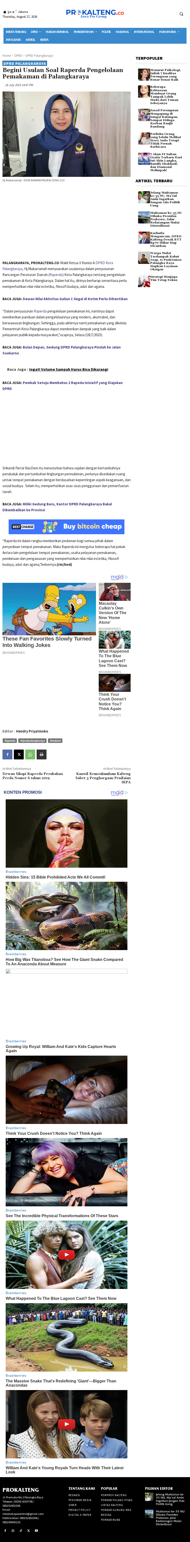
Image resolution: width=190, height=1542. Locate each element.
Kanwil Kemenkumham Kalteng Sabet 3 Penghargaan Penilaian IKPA (103, 778)
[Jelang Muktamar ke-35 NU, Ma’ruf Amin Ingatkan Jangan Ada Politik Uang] (144, 197)
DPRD (18, 56)
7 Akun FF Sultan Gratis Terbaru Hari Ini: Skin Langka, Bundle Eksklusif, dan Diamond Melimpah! (166, 162)
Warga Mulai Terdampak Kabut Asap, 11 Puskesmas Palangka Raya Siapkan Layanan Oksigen (166, 261)
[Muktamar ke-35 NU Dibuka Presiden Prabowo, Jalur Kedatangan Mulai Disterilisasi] (144, 217)
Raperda (55, 274)
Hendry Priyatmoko (32, 731)
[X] (19, 754)
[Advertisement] (66, 222)
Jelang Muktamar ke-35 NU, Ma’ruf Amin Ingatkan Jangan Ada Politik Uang (165, 199)
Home (6, 56)
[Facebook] (7, 754)
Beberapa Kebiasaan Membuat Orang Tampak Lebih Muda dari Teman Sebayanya (164, 95)
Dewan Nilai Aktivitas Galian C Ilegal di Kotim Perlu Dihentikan (75, 298)
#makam (55, 740)
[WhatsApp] (30, 754)
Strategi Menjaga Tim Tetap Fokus (163, 278)
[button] (181, 14)
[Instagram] (13, 1531)
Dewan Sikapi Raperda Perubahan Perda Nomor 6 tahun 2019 (32, 776)
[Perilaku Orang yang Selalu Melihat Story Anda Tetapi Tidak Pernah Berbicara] (144, 138)
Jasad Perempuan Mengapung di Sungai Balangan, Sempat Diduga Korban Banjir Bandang (164, 118)
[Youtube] (36, 1531)
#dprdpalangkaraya (32, 740)
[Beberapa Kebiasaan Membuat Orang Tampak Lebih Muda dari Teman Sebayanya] (144, 91)
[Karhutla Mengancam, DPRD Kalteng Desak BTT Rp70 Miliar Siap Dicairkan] (144, 238)
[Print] (42, 754)
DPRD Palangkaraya (39, 56)
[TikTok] (21, 1531)
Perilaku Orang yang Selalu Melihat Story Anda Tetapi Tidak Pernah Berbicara (165, 140)
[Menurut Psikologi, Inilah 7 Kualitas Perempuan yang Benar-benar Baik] (144, 75)
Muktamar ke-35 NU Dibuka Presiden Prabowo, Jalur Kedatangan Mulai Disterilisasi (166, 219)
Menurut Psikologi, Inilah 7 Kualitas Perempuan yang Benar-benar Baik (165, 75)
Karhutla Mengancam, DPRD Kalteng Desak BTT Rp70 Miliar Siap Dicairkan (166, 239)
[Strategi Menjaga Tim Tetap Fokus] (144, 281)
